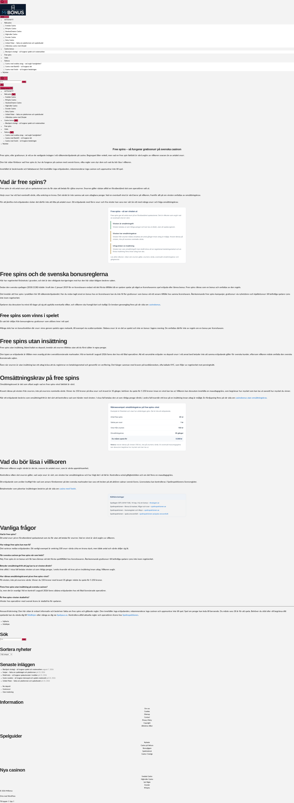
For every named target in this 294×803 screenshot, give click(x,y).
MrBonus (9, 791)
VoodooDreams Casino (13, 31)
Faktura (7, 61)
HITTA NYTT (8, 20)
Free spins (7, 55)
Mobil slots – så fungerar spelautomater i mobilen (20, 675)
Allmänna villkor (147, 726)
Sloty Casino (9, 40)
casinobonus (154, 305)
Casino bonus (9, 49)
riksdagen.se (154, 503)
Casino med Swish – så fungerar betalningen (21, 69)
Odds (6, 58)
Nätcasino (7, 23)
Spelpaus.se (62, 615)
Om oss (147, 708)
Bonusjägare (147, 748)
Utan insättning (8, 692)
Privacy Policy (147, 720)
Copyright (147, 723)
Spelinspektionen (130, 615)
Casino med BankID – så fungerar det (18, 66)
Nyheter (5, 72)
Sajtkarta (6, 621)
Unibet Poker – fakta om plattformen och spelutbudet (24, 43)
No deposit (6, 686)
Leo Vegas (147, 782)
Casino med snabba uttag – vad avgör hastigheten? (23, 64)
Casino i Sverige (147, 754)
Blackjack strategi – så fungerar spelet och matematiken (25, 52)
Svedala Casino (10, 26)
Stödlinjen (31, 615)
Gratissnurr (7, 689)
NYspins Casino (10, 28)
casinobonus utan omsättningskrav (251, 398)
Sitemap (147, 714)
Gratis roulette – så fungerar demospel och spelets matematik (24, 678)
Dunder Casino (10, 37)
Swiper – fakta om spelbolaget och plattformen (19, 672)
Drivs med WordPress (7, 796)
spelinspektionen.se (158, 506)
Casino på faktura (147, 745)
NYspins (147, 788)
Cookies (147, 711)
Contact (147, 717)
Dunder (147, 785)
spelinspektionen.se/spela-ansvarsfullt (154, 514)
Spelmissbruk (147, 751)
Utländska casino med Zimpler (16, 46)
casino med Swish (67, 489)
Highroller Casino (11, 34)
